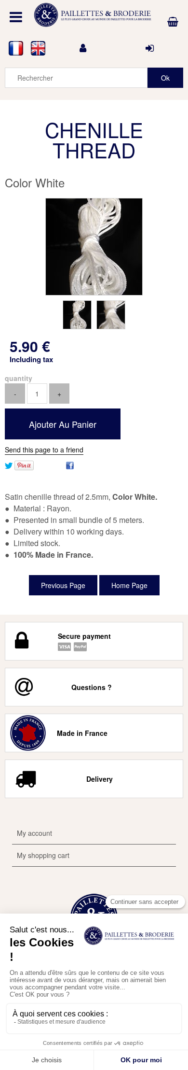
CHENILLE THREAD (94, 139)
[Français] (16, 48)
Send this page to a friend (44, 449)
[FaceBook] (70, 464)
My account (34, 833)
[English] (38, 48)
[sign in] (149, 48)
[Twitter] (9, 464)
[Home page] (94, 15)
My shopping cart (43, 855)
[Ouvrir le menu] (16, 17)
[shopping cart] (172, 22)
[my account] (83, 48)
